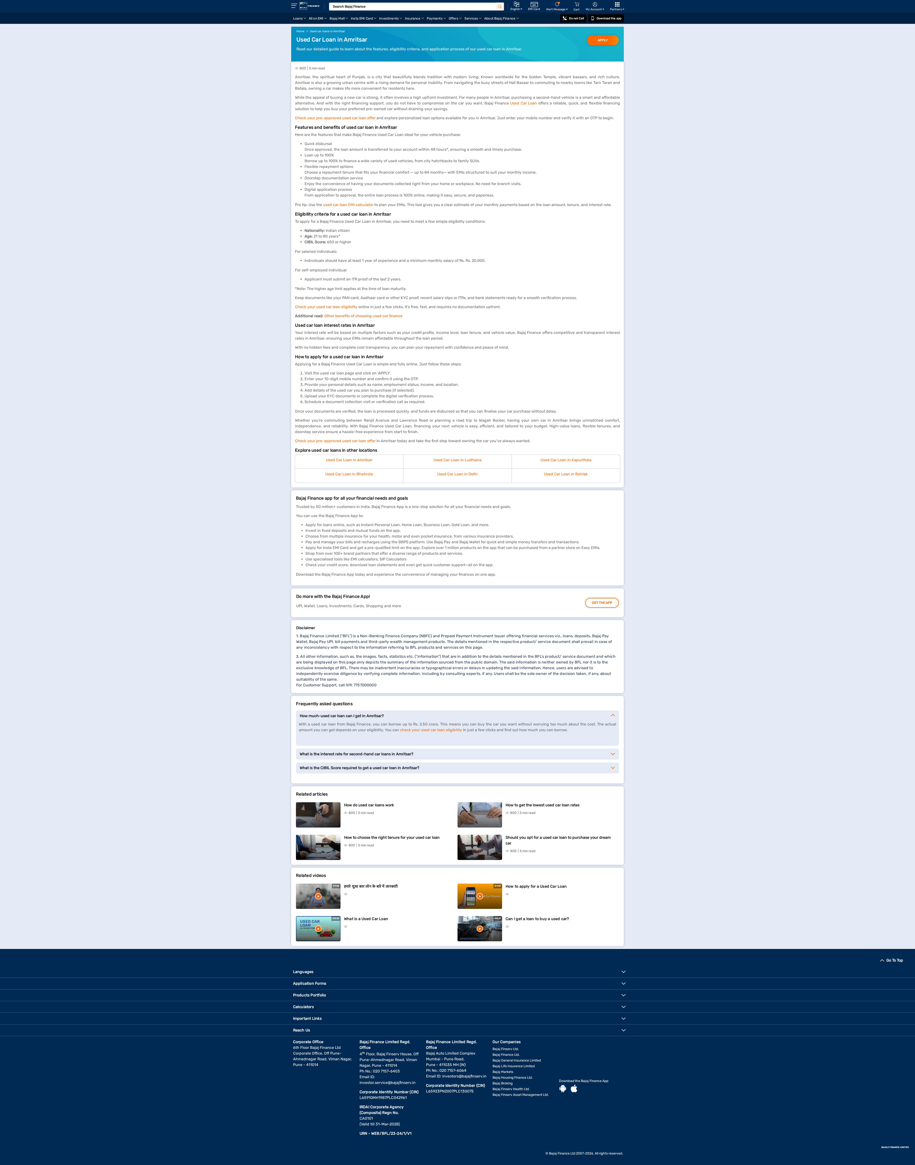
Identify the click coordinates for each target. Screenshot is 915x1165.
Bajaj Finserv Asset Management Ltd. (521, 1095)
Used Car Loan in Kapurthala (565, 460)
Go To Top (894, 960)
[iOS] (574, 1089)
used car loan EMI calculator (348, 204)
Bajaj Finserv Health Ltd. (511, 1089)
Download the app (609, 18)
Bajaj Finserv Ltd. (506, 1049)
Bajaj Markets (503, 1072)
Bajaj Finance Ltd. (506, 1055)
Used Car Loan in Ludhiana (457, 460)
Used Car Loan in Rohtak (566, 474)
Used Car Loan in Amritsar (349, 460)
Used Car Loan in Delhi (457, 474)
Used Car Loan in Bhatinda (349, 474)
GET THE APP (602, 603)
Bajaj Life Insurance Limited (514, 1066)
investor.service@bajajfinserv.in (388, 1082)
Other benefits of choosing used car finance (363, 316)
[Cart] (577, 4)
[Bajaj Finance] (310, 6)
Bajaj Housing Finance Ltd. (513, 1078)
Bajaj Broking (503, 1083)
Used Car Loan (523, 103)
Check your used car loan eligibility (326, 307)
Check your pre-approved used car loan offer (335, 118)
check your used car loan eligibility (431, 730)
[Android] (563, 1089)
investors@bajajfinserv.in (464, 1076)
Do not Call (576, 18)
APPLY (603, 40)
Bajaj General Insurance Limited (517, 1060)
